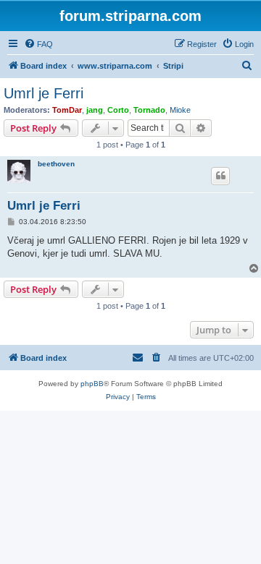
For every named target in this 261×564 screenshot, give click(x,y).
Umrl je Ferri (43, 93)
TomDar (67, 110)
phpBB (92, 384)
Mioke (180, 110)
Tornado (149, 110)
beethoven (56, 164)
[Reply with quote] (220, 175)
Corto (118, 110)
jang (94, 110)
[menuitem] (38, 44)
